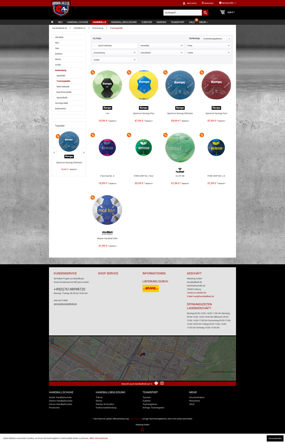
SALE (192, 404)
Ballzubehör (60, 108)
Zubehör (146, 400)
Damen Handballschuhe (60, 400)
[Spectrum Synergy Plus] (143, 97)
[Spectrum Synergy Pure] (216, 97)
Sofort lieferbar (105, 45)
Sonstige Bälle (61, 103)
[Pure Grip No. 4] (107, 159)
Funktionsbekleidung (106, 407)
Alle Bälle (59, 37)
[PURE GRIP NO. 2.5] (216, 159)
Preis (190, 45)
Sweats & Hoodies (105, 404)
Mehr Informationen (99, 438)
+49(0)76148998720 (69, 289)
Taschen (146, 397)
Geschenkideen (196, 397)
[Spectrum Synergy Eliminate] (69, 141)
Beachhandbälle (64, 92)
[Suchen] (205, 13)
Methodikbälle (63, 86)
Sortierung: (194, 38)
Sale (57, 48)
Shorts (99, 400)
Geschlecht (146, 53)
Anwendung (60, 70)
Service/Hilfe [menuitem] (227, 3)
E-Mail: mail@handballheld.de (200, 296)
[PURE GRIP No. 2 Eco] (143, 159)
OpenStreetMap (219, 372)
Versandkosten (136, 419)
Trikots (99, 397)
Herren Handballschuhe (60, 404)
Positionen (54, 407)
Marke (58, 59)
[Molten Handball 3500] (107, 222)
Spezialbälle (62, 97)
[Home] (52, 22)
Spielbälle (61, 75)
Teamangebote (149, 404)
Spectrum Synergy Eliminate (69, 162)
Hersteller (145, 45)
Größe (58, 65)
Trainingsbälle (63, 81)
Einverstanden (275, 438)
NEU (57, 43)
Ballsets (58, 54)
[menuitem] (207, 3)
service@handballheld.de (65, 304)
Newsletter (194, 400)
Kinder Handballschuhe (60, 397)
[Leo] (107, 97)
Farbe (190, 53)
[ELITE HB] (180, 159)
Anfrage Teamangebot (153, 407)
